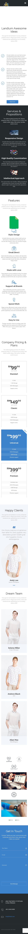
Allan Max (14, 740)
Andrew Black (14, 694)
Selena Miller (14, 648)
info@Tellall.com (10, 916)
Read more (12, 101)
